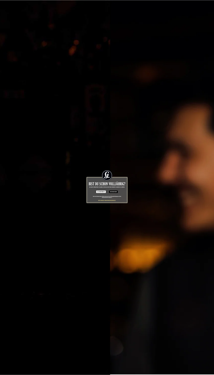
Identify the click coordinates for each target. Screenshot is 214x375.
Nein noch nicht (113, 191)
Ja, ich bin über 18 (101, 191)
